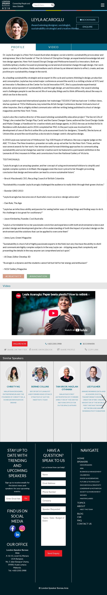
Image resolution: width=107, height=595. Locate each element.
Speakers (82, 461)
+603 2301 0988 (54, 344)
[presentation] (104, 401)
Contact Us (84, 523)
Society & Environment (90, 492)
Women (83, 495)
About (81, 506)
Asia (81, 468)
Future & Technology (90, 482)
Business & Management (90, 472)
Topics (81, 502)
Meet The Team (86, 509)
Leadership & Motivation (90, 488)
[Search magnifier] (52, 5)
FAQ (79, 520)
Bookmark (89, 19)
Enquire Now (19, 344)
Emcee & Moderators (89, 478)
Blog (80, 513)
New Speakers (86, 465)
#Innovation (38, 276)
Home (80, 458)
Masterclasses (86, 498)
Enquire (88, 26)
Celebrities (85, 475)
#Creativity (13, 276)
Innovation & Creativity (90, 485)
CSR (79, 517)
